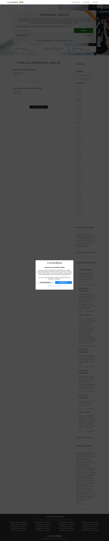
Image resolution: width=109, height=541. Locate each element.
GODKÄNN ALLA (63, 282)
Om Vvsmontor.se (58, 286)
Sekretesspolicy (50, 286)
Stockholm (76, 2)
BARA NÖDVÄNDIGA (45, 282)
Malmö (95, 2)
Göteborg (86, 2)
